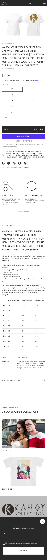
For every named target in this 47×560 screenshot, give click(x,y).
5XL (12, 113)
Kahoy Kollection (8, 44)
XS (12, 89)
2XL (34, 101)
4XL (34, 107)
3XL (12, 107)
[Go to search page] (30, 3)
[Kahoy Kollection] (5, 3)
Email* (5, 534)
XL (12, 101)
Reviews (27, 167)
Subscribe (23, 551)
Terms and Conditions (30, 543)
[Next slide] (26, 211)
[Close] (42, 521)
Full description (8, 167)
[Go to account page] (34, 4)
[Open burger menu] (44, 3)
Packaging (19, 167)
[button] (30, 3)
